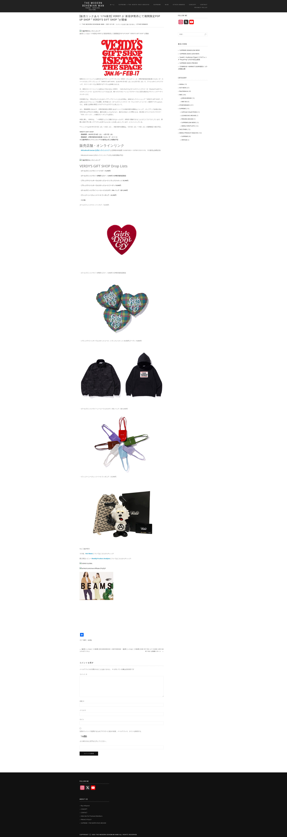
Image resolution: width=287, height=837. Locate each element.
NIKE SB (184, 102)
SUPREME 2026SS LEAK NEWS (189, 54)
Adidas (181, 84)
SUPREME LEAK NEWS (188, 122)
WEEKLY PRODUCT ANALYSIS (188, 133)
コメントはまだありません (125, 24)
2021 (84, 640)
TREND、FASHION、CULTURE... (93, 9)
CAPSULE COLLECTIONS (189, 112)
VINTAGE (184, 140)
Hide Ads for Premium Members (91, 816)
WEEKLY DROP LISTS (188, 126)
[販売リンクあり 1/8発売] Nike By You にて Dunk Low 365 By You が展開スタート (143, 650)
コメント (83, 674)
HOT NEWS (183, 88)
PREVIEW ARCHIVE (187, 119)
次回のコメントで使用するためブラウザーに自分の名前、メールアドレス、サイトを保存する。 (111, 731)
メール (83, 710)
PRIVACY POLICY (200, 7)
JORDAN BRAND (186, 98)
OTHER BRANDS (179, 4)
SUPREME (157, 4)
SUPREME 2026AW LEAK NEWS (190, 50)
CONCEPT (192, 4)
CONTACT (203, 4)
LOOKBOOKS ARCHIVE (188, 115)
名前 (82, 701)
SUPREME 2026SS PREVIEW (189, 63)
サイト (82, 719)
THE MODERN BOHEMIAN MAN (93, 4)
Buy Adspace (85, 806)
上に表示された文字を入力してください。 (93, 741)
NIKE (167, 4)
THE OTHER (183, 129)
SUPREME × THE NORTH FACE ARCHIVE (134, 4)
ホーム (112, 4)
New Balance (183, 91)
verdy (90, 640)
